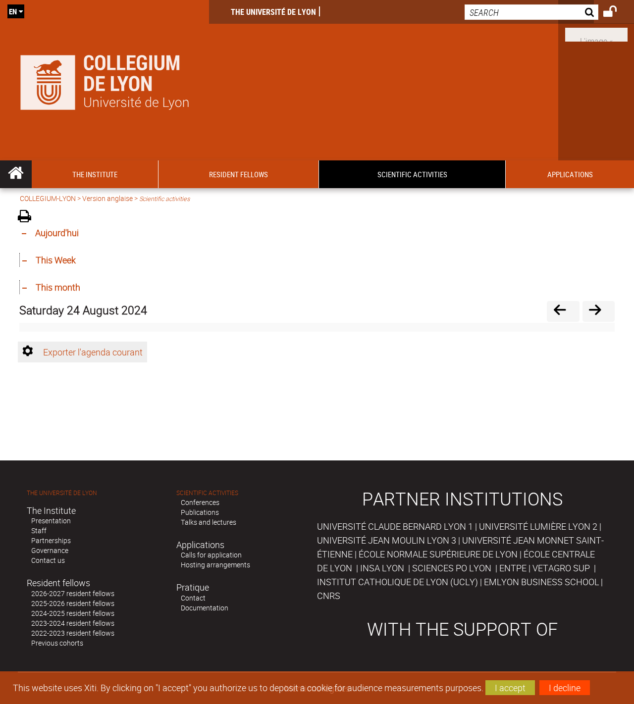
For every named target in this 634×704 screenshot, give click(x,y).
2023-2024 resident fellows (72, 623)
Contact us (48, 560)
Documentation (204, 607)
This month (58, 287)
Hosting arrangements (215, 564)
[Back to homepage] (104, 80)
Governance (49, 550)
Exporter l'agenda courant (93, 352)
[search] (531, 12)
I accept (510, 688)
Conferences (200, 502)
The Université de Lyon (273, 11)
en (13, 11)
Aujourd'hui (57, 233)
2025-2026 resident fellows (72, 603)
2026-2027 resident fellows (72, 593)
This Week (56, 260)
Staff (39, 530)
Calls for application (211, 554)
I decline (565, 688)
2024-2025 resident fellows (72, 613)
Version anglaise (107, 198)
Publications (200, 512)
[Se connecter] (616, 12)
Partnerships (51, 540)
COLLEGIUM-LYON (48, 198)
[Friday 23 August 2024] (563, 311)
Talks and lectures (208, 522)
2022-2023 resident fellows (72, 633)
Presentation (51, 520)
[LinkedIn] (596, 34)
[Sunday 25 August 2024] (598, 311)
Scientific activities (207, 493)
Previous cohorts (57, 643)
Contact (193, 598)
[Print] (28, 217)
